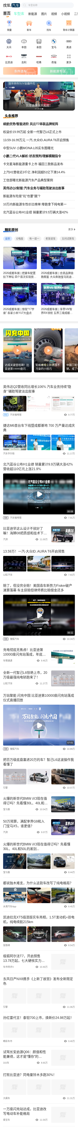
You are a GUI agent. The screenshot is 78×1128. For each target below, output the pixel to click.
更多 (70, 229)
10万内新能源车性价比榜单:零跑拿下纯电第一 (35, 204)
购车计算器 (68, 30)
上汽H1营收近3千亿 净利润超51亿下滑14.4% (34, 172)
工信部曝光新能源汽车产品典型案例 (28, 180)
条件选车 (20, 71)
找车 (49, 30)
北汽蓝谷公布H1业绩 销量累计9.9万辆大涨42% (35, 212)
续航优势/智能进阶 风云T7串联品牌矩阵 (30, 124)
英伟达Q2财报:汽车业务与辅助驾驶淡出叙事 (33, 188)
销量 (9, 30)
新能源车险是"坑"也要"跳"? (21, 196)
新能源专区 (57, 71)
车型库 (19, 13)
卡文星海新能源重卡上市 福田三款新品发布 (33, 164)
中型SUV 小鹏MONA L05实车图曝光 (28, 148)
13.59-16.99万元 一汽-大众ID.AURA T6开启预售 (36, 140)
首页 (7, 13)
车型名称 (32, 5)
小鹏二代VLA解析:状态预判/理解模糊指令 (32, 156)
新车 (29, 30)
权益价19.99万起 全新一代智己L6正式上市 (32, 132)
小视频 (65, 14)
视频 (54, 14)
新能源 (32, 14)
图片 (44, 14)
